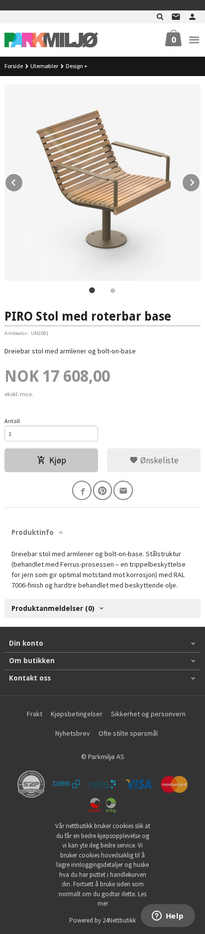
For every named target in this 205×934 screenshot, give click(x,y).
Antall (12, 421)
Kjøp (57, 460)
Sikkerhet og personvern (148, 713)
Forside (13, 66)
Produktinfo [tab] (32, 532)
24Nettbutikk (119, 920)
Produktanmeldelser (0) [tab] (53, 608)
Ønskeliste (158, 460)
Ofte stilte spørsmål (128, 733)
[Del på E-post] (123, 490)
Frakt (34, 713)
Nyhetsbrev (72, 733)
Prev (22, 181)
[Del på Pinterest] (102, 490)
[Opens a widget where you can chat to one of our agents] (167, 916)
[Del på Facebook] (82, 490)
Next (200, 181)
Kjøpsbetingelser (76, 713)
